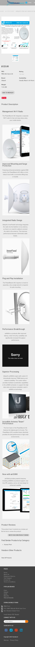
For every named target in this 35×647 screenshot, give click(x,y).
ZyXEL (6, 594)
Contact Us (7, 580)
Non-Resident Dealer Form (12, 611)
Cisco (5, 590)
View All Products (6, 558)
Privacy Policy (14, 640)
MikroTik (6, 596)
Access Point (9, 11)
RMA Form (7, 606)
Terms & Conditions (9, 582)
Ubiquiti (6, 592)
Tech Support (8, 578)
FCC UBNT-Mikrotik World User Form (15, 608)
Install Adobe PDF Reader (11, 614)
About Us (6, 574)
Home (2, 11)
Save (5, 98)
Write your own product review (18, 535)
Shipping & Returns (9, 576)
